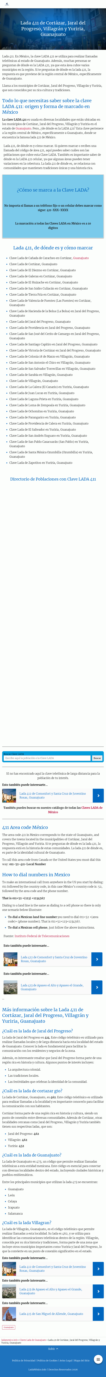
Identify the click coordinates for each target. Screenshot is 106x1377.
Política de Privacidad (23, 1360)
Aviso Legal (66, 1360)
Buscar (97, 758)
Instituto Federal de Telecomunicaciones (42, 936)
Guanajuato (23, 128)
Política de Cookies (47, 1360)
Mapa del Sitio (82, 1360)
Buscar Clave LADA (14, 754)
